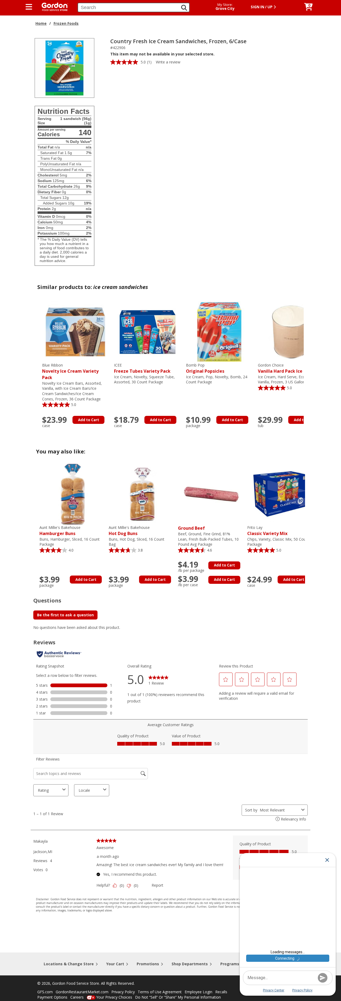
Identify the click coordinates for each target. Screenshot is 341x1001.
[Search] (184, 8)
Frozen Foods (66, 23)
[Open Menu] (29, 7)
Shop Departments (190, 963)
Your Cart (115, 963)
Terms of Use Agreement (160, 991)
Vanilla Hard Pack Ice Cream (288, 368)
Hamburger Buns (59, 530)
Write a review (168, 62)
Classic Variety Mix (267, 530)
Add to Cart (88, 419)
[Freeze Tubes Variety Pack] (147, 331)
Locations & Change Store (69, 963)
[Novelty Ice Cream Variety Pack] (75, 331)
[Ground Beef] (211, 493)
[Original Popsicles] (219, 331)
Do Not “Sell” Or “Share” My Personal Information (178, 997)
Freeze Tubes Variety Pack (142, 368)
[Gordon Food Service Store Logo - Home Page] (52, 6)
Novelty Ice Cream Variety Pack (70, 371)
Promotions (148, 963)
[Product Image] (64, 67)
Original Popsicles (205, 368)
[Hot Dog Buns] (142, 493)
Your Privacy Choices (114, 997)
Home (41, 23)
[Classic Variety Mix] (280, 493)
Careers (77, 997)
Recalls (221, 991)
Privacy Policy (123, 991)
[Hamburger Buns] (72, 493)
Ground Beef (191, 528)
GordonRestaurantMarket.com (82, 991)
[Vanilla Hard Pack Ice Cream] (291, 331)
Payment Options (52, 997)
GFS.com (45, 991)
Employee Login (198, 991)
